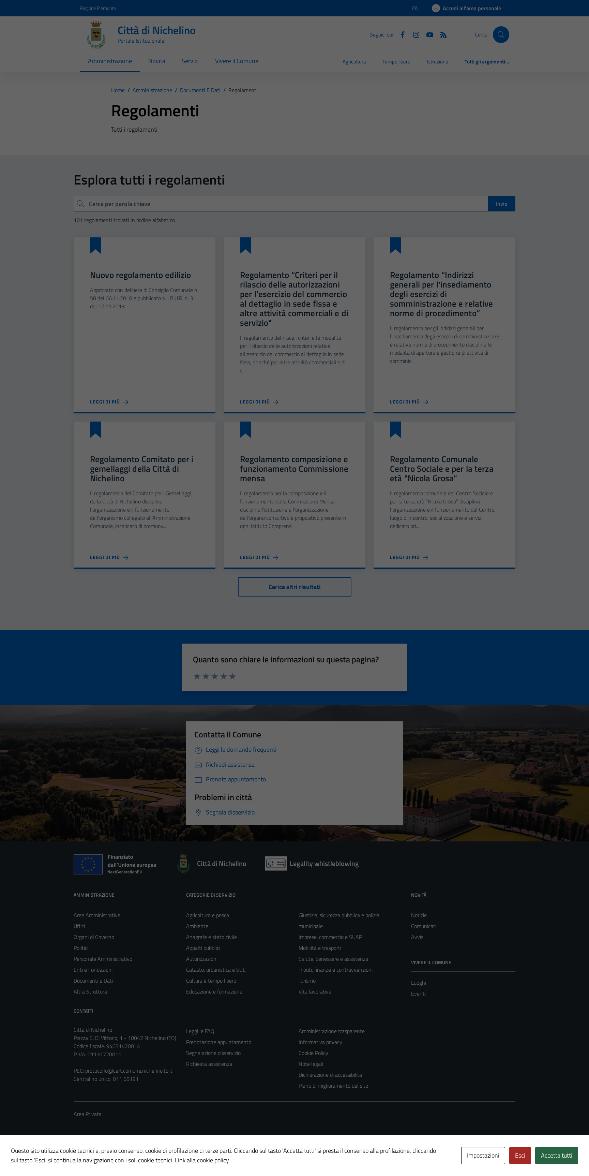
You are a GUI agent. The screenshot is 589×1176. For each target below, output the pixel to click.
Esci (520, 1155)
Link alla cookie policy (202, 1160)
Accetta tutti (556, 1155)
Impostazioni (483, 1155)
